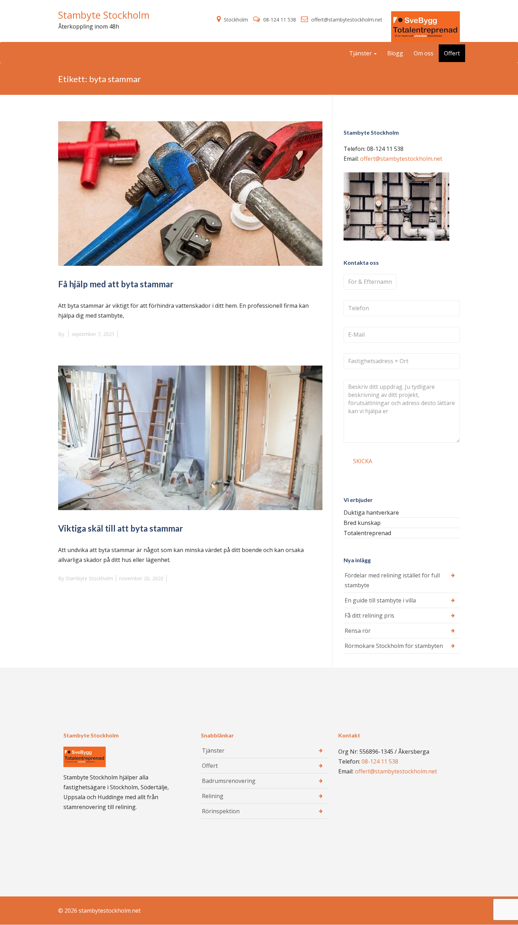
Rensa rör (358, 631)
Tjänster (361, 53)
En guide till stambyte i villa (380, 600)
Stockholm (235, 19)
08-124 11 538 (279, 19)
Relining (212, 796)
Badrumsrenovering (228, 781)
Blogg (395, 53)
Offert (452, 53)
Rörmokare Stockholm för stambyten (394, 646)
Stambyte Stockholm (103, 15)
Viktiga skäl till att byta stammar (120, 528)
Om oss (423, 53)
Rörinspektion (221, 811)
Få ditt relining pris (369, 615)
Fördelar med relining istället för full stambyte (392, 580)
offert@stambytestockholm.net (346, 19)
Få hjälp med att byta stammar (115, 284)
